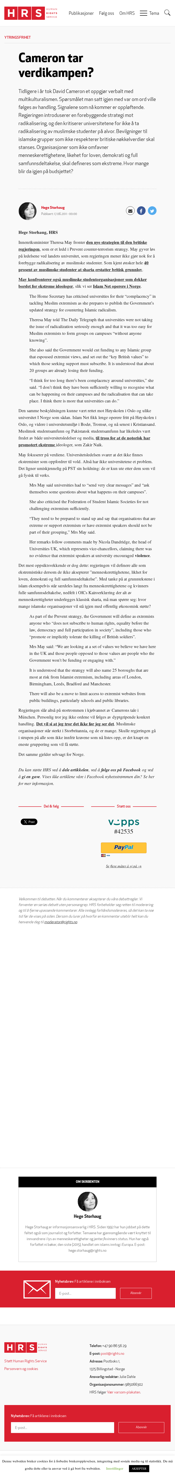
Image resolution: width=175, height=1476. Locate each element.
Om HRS (127, 14)
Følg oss (106, 14)
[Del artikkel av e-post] (130, 210)
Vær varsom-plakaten (123, 1392)
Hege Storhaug (53, 208)
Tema (154, 14)
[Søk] (167, 13)
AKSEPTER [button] (139, 1468)
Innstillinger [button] (114, 1468)
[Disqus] (87, 986)
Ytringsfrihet (17, 38)
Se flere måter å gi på (121, 865)
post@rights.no (112, 1354)
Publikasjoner (81, 14)
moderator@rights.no (60, 922)
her (151, 776)
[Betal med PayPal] (124, 848)
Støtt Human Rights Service (25, 1361)
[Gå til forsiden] (25, 1347)
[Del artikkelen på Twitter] (152, 210)
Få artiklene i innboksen (83, 1282)
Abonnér (136, 1293)
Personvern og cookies (21, 1369)
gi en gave (31, 776)
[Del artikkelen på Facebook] (141, 210)
